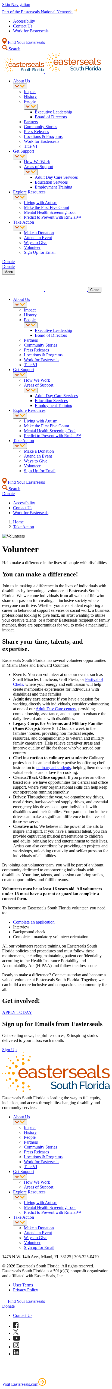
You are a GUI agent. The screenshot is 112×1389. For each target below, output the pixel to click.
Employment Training (53, 187)
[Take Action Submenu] (20, 227)
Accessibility (24, 21)
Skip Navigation (16, 4)
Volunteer (32, 247)
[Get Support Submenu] (20, 156)
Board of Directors (51, 117)
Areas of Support (38, 166)
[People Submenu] (31, 107)
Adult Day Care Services (56, 177)
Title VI (30, 146)
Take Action (23, 222)
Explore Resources (29, 192)
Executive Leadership (53, 112)
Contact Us (22, 26)
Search (14, 49)
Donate (8, 1306)
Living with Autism (40, 202)
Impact (30, 91)
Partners (31, 121)
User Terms (23, 1285)
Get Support (23, 151)
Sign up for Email (39, 1247)
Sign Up (9, 1049)
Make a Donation (39, 232)
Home (18, 522)
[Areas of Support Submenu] (31, 172)
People (30, 101)
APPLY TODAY (17, 1012)
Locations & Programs (43, 136)
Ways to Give (35, 242)
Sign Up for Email (39, 252)
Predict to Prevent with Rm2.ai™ (52, 217)
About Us (21, 81)
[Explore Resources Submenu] (20, 197)
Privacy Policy (25, 1290)
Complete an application (34, 922)
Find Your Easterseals (26, 42)
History (30, 96)
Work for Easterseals (30, 31)
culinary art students (53, 767)
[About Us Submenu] (20, 86)
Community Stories (40, 126)
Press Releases (36, 131)
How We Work (37, 161)
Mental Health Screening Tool (50, 212)
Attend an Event (38, 237)
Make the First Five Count (46, 207)
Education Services (51, 182)
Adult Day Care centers (56, 708)
